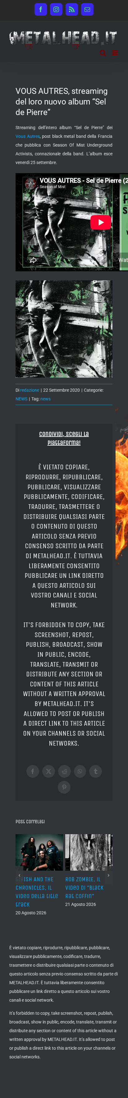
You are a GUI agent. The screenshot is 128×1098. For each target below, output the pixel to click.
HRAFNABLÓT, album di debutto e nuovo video (69, 888)
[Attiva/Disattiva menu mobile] (115, 53)
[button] (19, 881)
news (45, 398)
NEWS (21, 398)
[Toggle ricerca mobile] (103, 53)
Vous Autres (28, 136)
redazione (29, 390)
